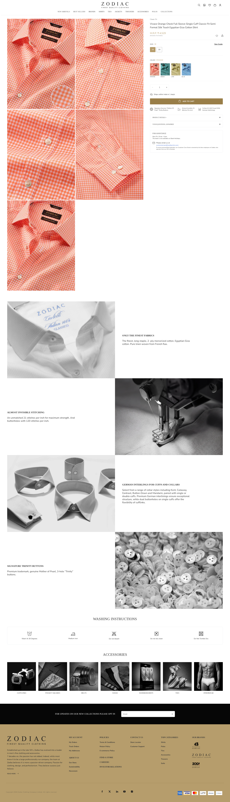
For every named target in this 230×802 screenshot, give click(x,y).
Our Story (72, 762)
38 (153, 49)
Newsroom (73, 771)
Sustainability (74, 767)
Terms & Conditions (107, 742)
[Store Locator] (204, 5)
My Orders (73, 742)
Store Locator (135, 742)
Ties (162, 751)
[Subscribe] (172, 714)
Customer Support (137, 746)
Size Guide (218, 44)
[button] (199, 5)
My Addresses (74, 751)
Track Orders (74, 746)
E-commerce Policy (107, 751)
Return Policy (105, 746)
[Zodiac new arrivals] (201, 756)
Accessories (165, 755)
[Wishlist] (209, 5)
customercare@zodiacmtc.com (167, 145)
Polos (163, 746)
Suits (163, 763)
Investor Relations (111, 767)
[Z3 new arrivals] (201, 745)
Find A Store (106, 757)
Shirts (163, 742)
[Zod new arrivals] (201, 765)
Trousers (164, 759)
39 (159, 49)
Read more (11, 774)
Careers (104, 762)
